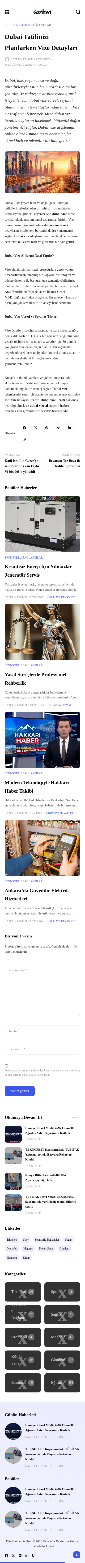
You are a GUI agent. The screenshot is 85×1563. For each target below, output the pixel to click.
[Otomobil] (23, 1337)
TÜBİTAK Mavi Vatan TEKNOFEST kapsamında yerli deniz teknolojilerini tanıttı (50, 1202)
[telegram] (58, 427)
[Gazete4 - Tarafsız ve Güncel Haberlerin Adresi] (42, 12)
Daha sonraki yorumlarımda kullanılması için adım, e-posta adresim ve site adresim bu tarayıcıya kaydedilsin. (42, 1072)
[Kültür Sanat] (23, 1360)
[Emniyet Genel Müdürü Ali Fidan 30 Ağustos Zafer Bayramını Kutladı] (13, 1134)
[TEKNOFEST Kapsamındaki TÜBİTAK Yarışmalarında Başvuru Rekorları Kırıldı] (13, 1155)
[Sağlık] (62, 1314)
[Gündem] (62, 1360)
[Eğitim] (62, 1382)
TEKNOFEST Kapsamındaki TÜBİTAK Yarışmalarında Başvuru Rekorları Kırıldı (52, 1154)
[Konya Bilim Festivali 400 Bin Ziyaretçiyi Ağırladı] (13, 1181)
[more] (33, 439)
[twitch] (33, 1555)
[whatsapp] (24, 439)
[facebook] (24, 427)
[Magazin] (62, 1337)
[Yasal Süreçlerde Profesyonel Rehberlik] (42, 632)
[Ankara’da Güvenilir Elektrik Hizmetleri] (42, 848)
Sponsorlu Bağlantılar (32, 25)
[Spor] (62, 1292)
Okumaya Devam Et (61, 597)
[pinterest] (46, 427)
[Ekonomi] (23, 1382)
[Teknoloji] (23, 1292)
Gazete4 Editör (22, 59)
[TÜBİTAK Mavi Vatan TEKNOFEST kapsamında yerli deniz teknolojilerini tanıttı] (13, 1202)
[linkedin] (69, 427)
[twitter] (35, 427)
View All (76, 1117)
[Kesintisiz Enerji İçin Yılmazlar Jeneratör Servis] (42, 524)
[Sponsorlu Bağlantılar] (23, 1314)
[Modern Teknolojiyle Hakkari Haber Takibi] (42, 740)
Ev (6, 25)
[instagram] (20, 1555)
